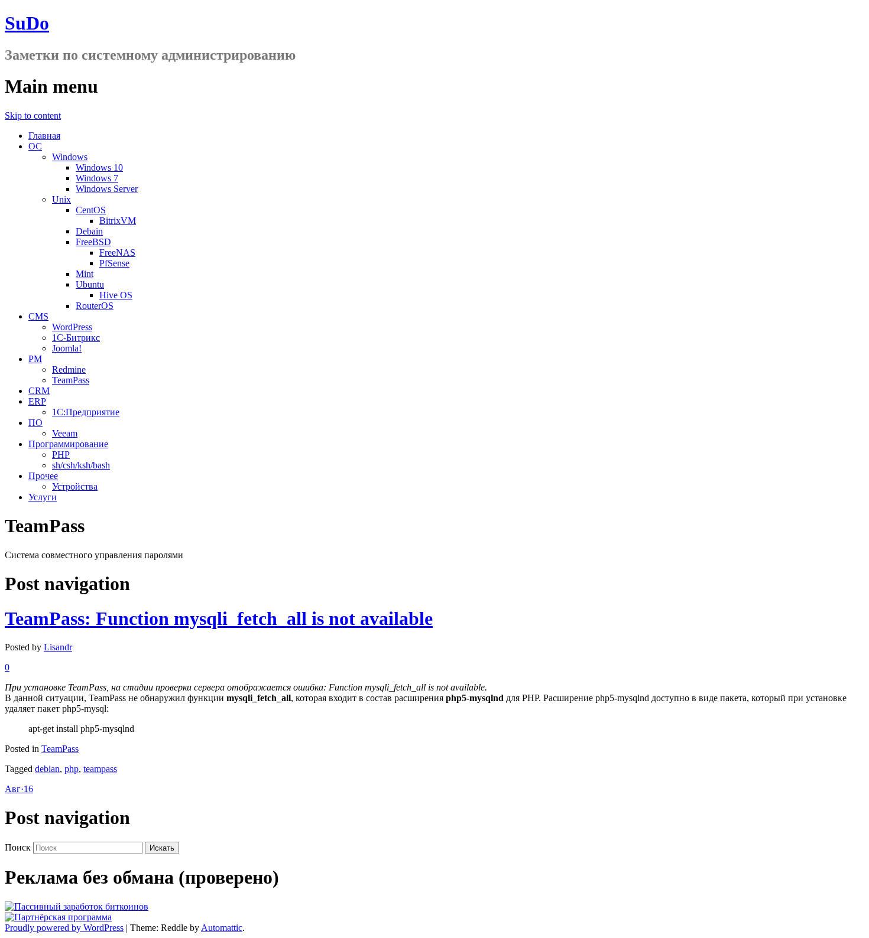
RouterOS (95, 306)
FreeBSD (93, 242)
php (71, 769)
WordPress (72, 327)
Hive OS (115, 295)
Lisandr (58, 647)
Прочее (43, 476)
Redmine (69, 369)
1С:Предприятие (85, 412)
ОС (35, 146)
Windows (69, 157)
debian (47, 769)
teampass (100, 769)
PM (35, 359)
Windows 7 (97, 178)
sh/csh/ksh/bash (81, 465)
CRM (39, 391)
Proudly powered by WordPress (64, 928)
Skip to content (33, 115)
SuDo (27, 23)
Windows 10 (99, 167)
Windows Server (107, 189)
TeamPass (70, 380)
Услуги (42, 497)
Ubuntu (90, 284)
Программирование (68, 444)
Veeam (64, 433)
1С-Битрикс (76, 338)
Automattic (221, 928)
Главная (44, 136)
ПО (35, 423)
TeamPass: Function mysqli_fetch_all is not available (219, 618)
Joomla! (67, 348)
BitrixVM (117, 221)
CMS (38, 316)
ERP (37, 401)
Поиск (18, 847)
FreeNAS (117, 252)
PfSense (114, 263)
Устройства (75, 486)
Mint (84, 274)
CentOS (91, 210)
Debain (89, 231)
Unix (61, 199)
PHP (61, 455)
